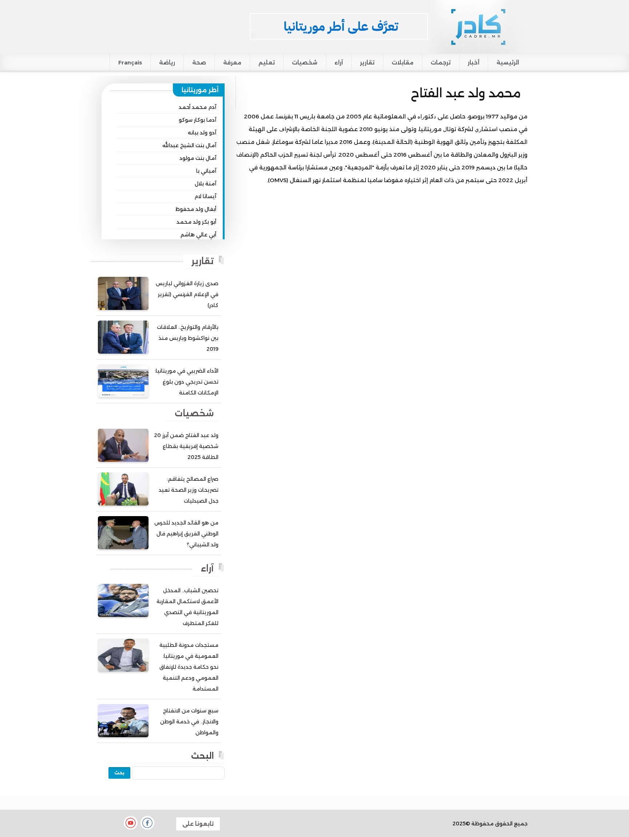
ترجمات (441, 62)
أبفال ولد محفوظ (195, 209)
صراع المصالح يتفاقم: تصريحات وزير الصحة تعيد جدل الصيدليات (188, 490)
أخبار (473, 62)
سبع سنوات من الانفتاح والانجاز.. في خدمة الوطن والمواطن (189, 721)
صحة (199, 62)
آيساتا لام (205, 196)
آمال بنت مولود (197, 158)
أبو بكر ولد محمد (196, 222)
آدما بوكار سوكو (197, 120)
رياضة (167, 62)
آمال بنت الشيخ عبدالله (189, 145)
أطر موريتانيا (200, 90)
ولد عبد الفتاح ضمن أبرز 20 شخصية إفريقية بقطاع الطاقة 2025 (186, 446)
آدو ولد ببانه (202, 132)
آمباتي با (206, 171)
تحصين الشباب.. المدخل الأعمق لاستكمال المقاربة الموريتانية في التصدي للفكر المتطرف (187, 606)
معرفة (232, 62)
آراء (339, 62)
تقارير (367, 62)
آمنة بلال (205, 183)
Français (130, 62)
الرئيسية (508, 62)
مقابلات (403, 62)
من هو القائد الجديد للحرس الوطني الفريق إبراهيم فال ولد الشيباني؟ (186, 533)
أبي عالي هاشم (198, 234)
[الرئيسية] (477, 26)
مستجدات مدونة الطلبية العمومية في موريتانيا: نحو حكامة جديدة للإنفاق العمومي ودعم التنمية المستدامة (188, 667)
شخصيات (304, 62)
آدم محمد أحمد (197, 107)
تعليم (266, 62)
